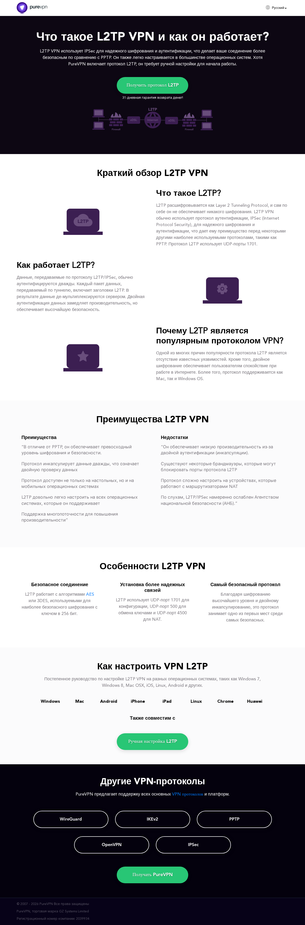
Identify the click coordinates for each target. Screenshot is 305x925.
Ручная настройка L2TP (152, 741)
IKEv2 (152, 819)
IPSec (193, 845)
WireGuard (71, 819)
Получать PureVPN (152, 875)
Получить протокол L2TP (153, 85)
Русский (278, 8)
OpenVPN (112, 845)
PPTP (234, 819)
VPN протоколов (187, 794)
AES (90, 594)
